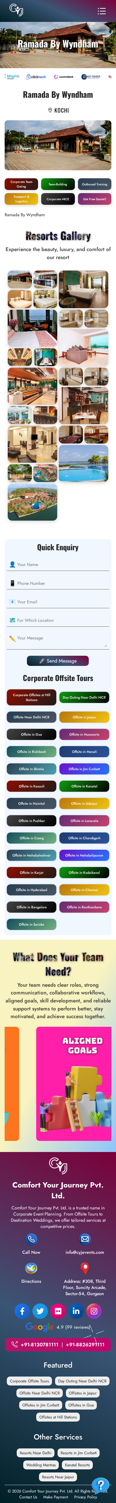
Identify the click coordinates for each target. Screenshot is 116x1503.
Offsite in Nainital (31, 803)
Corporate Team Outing (21, 184)
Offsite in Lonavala (84, 820)
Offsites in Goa (81, 1405)
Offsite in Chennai (84, 889)
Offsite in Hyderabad (31, 889)
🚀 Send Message (58, 660)
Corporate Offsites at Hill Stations (31, 697)
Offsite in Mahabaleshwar (31, 855)
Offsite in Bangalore (32, 907)
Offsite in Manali (84, 751)
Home (37, 53)
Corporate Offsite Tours (29, 1381)
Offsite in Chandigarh (84, 838)
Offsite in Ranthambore (84, 907)
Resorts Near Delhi (35, 1453)
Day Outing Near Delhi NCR (84, 697)
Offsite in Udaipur (84, 803)
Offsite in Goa (31, 734)
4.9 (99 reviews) (73, 1327)
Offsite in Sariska (31, 924)
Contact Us (28, 1497)
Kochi (48, 53)
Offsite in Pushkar (32, 820)
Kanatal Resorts (77, 1465)
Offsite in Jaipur (84, 717)
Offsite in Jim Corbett (84, 768)
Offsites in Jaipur (83, 1393)
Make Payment (55, 1497)
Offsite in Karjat (31, 872)
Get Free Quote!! (94, 199)
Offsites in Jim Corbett (40, 1405)
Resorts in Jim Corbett (79, 1453)
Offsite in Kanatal (84, 786)
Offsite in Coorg (32, 838)
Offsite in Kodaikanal (84, 872)
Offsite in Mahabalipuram (84, 855)
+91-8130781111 (39, 1344)
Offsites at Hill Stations (58, 1417)
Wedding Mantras (41, 1465)
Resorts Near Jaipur (58, 1477)
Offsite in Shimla (31, 768)
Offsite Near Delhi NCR (31, 717)
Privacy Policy (85, 1497)
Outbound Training (94, 184)
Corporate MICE (58, 199)
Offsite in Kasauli (32, 786)
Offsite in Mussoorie (84, 734)
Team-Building (58, 184)
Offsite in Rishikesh (31, 751)
